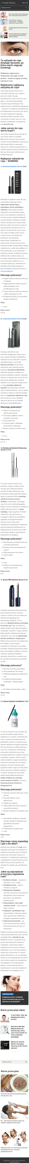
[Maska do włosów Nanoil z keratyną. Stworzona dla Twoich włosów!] (5, 1045)
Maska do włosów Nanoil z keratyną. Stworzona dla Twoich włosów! (19, 1045)
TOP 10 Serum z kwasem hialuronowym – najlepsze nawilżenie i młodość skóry (16, 22)
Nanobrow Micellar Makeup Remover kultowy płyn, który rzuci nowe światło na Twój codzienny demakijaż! (19, 1032)
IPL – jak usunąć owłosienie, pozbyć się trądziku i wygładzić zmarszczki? (12, 1121)
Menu (24, 3)
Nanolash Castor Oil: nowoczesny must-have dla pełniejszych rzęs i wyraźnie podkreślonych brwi (14, 1149)
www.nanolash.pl (7, 271)
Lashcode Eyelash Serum (12, 319)
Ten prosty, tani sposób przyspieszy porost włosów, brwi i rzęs (13, 1094)
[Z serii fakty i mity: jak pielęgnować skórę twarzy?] (5, 1018)
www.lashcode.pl (15, 403)
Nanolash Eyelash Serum (12, 166)
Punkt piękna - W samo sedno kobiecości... (14, 1160)
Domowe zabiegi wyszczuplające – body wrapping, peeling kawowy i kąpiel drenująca (18, 35)
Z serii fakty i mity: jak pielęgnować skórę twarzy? (19, 1017)
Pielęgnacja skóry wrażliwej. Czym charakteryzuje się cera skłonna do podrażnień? (13, 999)
